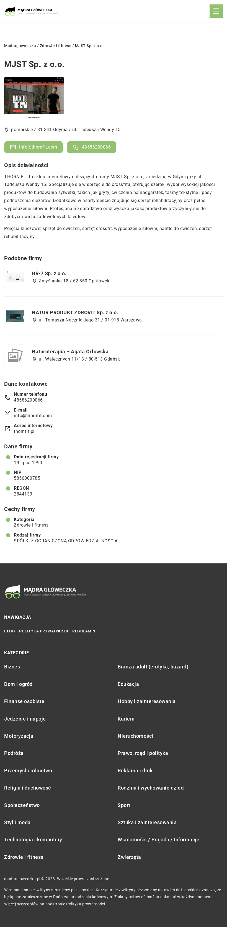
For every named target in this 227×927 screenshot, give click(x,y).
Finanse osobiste (24, 701)
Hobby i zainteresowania (147, 701)
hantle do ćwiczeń (178, 228)
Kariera (126, 719)
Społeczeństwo (22, 805)
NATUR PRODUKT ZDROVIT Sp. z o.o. (75, 312)
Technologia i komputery (33, 839)
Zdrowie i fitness (31, 525)
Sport (124, 805)
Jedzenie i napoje (25, 719)
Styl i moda (17, 822)
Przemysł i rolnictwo (28, 770)
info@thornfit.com (38, 147)
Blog (9, 631)
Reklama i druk (135, 770)
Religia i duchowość (27, 788)
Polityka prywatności (43, 631)
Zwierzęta (129, 857)
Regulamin (84, 631)
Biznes (12, 667)
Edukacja (128, 684)
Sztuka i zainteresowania (147, 822)
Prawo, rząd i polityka (143, 753)
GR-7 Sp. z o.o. (49, 273)
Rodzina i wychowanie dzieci (151, 788)
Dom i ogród (18, 684)
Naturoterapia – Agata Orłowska (70, 351)
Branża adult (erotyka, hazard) (153, 667)
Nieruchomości (135, 736)
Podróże (14, 753)
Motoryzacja (18, 736)
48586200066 (96, 147)
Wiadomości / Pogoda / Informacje (158, 839)
